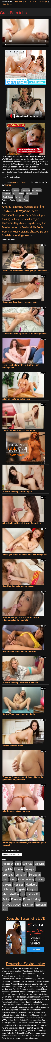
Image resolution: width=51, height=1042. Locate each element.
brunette (15, 190)
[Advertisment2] (25, 139)
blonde (11, 211)
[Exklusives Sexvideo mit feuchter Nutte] (25, 287)
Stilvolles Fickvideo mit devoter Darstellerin (21, 523)
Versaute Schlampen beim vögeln (17, 491)
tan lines (18, 197)
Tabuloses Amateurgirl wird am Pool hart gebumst (24, 333)
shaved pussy (32, 193)
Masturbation (18, 193)
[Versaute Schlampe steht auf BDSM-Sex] (25, 667)
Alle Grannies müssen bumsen (16, 811)
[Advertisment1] (25, 104)
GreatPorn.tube (13, 12)
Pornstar (7, 231)
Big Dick (34, 206)
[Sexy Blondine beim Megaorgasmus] (25, 571)
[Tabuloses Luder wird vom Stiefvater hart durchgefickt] (25, 349)
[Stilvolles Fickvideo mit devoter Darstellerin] (25, 508)
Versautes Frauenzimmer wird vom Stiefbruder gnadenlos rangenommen (22, 778)
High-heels (36, 190)
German (24, 219)
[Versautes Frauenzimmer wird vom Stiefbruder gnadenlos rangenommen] (25, 762)
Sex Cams (7, 4)
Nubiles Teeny (23, 200)
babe (16, 206)
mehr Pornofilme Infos (11, 177)
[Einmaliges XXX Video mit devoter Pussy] (25, 415)
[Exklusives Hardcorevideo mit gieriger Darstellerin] (25, 255)
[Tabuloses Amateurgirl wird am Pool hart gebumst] (25, 318)
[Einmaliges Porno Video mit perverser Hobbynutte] (25, 539)
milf (21, 227)
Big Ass (24, 206)
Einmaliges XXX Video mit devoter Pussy (20, 430)
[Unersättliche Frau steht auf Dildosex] (25, 636)
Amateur (7, 206)
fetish (35, 215)
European (26, 190)
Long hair (6, 193)
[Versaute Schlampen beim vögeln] (25, 477)
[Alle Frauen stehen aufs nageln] (25, 384)
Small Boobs (7, 197)
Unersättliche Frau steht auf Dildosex (19, 651)
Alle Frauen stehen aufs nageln (16, 399)
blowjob (21, 210)
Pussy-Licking (20, 231)
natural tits (29, 227)
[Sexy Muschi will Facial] (25, 730)
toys (26, 197)
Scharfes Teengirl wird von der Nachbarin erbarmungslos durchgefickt (20, 618)
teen (27, 235)
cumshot (7, 215)
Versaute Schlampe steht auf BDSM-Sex (20, 682)
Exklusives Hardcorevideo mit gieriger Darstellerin (24, 270)
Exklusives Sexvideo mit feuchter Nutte (20, 302)
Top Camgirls (30, 1)
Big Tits (7, 869)
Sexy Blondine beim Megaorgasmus (18, 586)
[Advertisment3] (25, 448)
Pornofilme (17, 1)
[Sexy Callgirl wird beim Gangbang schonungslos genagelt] (25, 827)
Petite (40, 227)
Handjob (34, 219)
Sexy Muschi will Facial (12, 745)
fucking (15, 219)
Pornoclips (43, 1)
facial (28, 215)
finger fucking (26, 879)
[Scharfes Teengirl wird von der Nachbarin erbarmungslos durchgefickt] (25, 602)
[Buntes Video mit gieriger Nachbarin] (25, 699)
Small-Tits (7, 235)
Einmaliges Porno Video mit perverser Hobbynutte (24, 554)
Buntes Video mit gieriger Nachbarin (18, 714)
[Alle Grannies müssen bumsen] (25, 796)
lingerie (31, 223)
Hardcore (8, 223)
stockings (18, 235)
